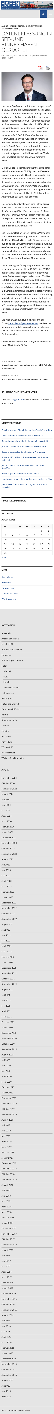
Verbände (6, 736)
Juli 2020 (6, 1060)
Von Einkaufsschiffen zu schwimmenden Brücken (25, 378)
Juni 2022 (6, 935)
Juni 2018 (6, 1195)
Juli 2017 (6, 1255)
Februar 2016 (8, 1347)
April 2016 (7, 1337)
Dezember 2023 (9, 837)
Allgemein (6, 633)
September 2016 (9, 1309)
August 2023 (7, 859)
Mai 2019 (6, 1136)
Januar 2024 (7, 832)
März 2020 (7, 1081)
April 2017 (7, 1271)
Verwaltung (7, 741)
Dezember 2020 (9, 1033)
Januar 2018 (7, 1223)
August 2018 (7, 1185)
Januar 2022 (7, 962)
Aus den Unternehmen (12, 649)
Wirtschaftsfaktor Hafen (13, 758)
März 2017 (7, 1277)
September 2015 (9, 1375)
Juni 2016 (6, 1326)
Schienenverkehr (33, 26)
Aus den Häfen (9, 26)
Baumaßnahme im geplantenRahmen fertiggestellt (25, 441)
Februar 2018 (8, 1217)
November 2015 (9, 1364)
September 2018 (9, 1179)
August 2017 (7, 1250)
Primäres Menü (50, 14)
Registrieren (7, 577)
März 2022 (7, 951)
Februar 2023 (8, 891)
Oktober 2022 (8, 913)
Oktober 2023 (8, 848)
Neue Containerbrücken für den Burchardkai (22, 435)
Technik (5, 725)
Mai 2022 (6, 940)
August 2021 (7, 989)
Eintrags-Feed (8, 588)
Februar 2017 (8, 1282)
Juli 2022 (6, 929)
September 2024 (9, 788)
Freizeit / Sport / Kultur (12, 660)
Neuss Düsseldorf (11, 687)
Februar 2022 (8, 957)
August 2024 (7, 794)
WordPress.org (9, 599)
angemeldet (18, 399)
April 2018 (7, 1206)
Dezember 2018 (9, 1163)
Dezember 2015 (9, 1358)
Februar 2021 (8, 1022)
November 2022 (9, 908)
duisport (7, 671)
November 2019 (9, 1103)
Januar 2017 (7, 1288)
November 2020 (9, 1038)
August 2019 (7, 1119)
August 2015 (7, 1380)
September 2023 (9, 854)
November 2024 (9, 778)
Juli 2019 (6, 1125)
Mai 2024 (6, 810)
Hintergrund (7, 698)
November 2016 (9, 1299)
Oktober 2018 (8, 1174)
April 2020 (7, 1076)
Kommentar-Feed (10, 593)
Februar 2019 (8, 1152)
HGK (5, 676)
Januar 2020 (7, 1092)
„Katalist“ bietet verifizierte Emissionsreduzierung (25, 446)
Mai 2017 (6, 1266)
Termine (5, 731)
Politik (20, 26)
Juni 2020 (6, 1065)
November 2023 (9, 843)
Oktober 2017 (8, 1239)
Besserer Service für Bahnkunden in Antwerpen (23, 452)
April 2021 (7, 1011)
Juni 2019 (6, 1130)
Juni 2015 (6, 1391)
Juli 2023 (6, 864)
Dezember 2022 (9, 902)
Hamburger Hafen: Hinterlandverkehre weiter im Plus (27, 479)
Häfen (4, 665)
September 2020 (9, 1049)
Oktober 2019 (8, 1109)
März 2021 (7, 1016)
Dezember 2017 (9, 1228)
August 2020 (7, 1054)
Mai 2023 (6, 875)
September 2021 (9, 984)
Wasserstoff (7, 747)
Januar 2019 (7, 1157)
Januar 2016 (7, 1353)
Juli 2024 (6, 799)
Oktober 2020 (8, 1043)
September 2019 (9, 1114)
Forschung (6, 655)
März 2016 (7, 1342)
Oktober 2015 (8, 1369)
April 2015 (7, 1396)
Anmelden (6, 582)
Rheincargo (8, 693)
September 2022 (9, 919)
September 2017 (9, 1244)
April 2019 (7, 1141)
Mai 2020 (6, 1071)
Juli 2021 (6, 995)
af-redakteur (25, 55)
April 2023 (7, 881)
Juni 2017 (6, 1261)
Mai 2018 (6, 1201)
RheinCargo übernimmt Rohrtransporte (20, 473)
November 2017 (9, 1233)
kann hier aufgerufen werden (23, 323)
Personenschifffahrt (11, 709)
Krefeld (6, 682)
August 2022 (7, 924)
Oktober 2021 (8, 978)
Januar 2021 (7, 1027)
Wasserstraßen (10, 28)
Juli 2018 (6, 1190)
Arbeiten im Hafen (10, 638)
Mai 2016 (6, 1331)
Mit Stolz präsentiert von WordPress (16, 1410)
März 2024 (7, 821)
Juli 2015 (6, 1385)
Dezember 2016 (9, 1293)
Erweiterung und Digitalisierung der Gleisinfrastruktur (27, 430)
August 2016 (7, 1315)
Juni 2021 (6, 1000)
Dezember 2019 (9, 1098)
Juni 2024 (6, 805)
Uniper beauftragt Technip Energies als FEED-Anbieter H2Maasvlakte (27, 365)
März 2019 (7, 1147)
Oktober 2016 (8, 1304)
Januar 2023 (7, 897)
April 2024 (7, 816)
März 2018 (7, 1212)
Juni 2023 (6, 870)
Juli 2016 (6, 1320)
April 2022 (7, 946)
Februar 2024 (8, 826)
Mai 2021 (6, 1005)
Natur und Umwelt (10, 703)
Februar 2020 (8, 1087)
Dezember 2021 (9, 967)
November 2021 (9, 973)
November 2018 (9, 1168)
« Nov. (5, 557)
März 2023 (7, 886)
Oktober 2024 (8, 783)
